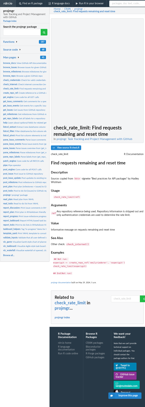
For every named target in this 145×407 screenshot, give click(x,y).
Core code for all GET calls (21, 97)
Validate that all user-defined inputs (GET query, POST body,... (39, 238)
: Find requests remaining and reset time (84, 11)
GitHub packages (95, 357)
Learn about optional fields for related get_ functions (30, 123)
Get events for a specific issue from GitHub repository (36, 106)
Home (57, 9)
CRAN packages (94, 343)
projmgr (62, 308)
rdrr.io (8, 3)
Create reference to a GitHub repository (29, 93)
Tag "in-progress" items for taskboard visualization (35, 229)
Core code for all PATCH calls (23, 161)
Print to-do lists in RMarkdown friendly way (29, 225)
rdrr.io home (64, 343)
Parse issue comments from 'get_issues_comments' (37, 140)
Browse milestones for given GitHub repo (31, 72)
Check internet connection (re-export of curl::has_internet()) (38, 84)
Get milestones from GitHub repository (28, 114)
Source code (10, 49)
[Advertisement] (117, 71)
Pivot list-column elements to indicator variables (31, 135)
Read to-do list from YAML (20, 204)
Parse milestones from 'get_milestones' (29, 152)
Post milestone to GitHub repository (27, 182)
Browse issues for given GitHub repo (27, 67)
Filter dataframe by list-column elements (27, 131)
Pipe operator (12, 165)
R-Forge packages (95, 353)
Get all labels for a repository (24, 118)
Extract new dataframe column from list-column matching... (37, 127)
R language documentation (66, 348)
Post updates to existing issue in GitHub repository (35, 178)
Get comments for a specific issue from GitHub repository (40, 101)
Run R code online (68, 353)
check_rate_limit (70, 303)
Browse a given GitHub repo (23, 76)
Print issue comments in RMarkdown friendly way (35, 208)
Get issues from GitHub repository (24, 110)
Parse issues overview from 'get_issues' (27, 148)
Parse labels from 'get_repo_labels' (27, 157)
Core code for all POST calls (22, 169)
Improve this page (128, 395)
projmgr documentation (61, 283)
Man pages (9, 57)
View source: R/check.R (68, 148)
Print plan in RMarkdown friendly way (26, 212)
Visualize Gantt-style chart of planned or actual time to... (34, 242)
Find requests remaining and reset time (29, 89)
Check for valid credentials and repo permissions (34, 80)
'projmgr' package (15, 195)
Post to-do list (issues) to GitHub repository (28, 191)
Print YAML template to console (25, 233)
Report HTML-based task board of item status (32, 221)
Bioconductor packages (93, 348)
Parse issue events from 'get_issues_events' (32, 144)
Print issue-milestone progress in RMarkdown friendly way (37, 216)
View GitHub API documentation (25, 63)
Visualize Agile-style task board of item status (31, 246)
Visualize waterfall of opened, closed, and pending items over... (38, 250)
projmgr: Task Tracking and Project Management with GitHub (94, 139)
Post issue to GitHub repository (23, 174)
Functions (8, 42)
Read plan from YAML (18, 199)
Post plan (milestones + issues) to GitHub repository (32, 186)
